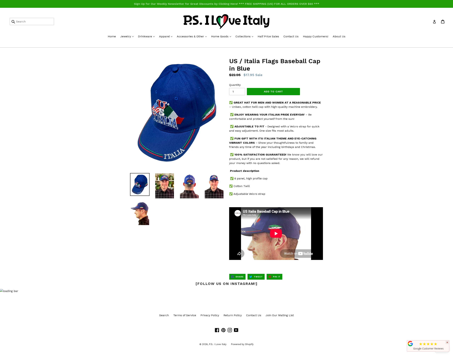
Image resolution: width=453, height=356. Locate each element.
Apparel (166, 36)
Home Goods (222, 36)
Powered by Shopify (242, 344)
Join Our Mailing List (280, 315)
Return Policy (232, 315)
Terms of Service (184, 315)
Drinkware (147, 36)
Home (112, 36)
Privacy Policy (209, 315)
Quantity (235, 85)
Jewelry (127, 36)
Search (164, 315)
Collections (245, 36)
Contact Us (291, 36)
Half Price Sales (268, 36)
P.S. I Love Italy (217, 344)
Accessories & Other (192, 36)
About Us (339, 36)
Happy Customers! (315, 36)
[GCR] (410, 343)
